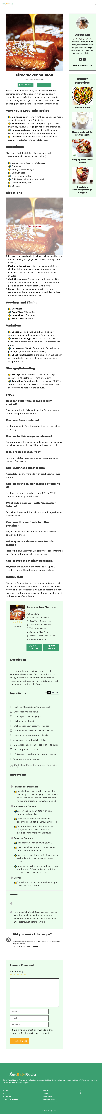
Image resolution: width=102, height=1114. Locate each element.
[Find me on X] (84, 59)
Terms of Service (49, 1099)
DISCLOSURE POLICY (50, 1102)
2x (53, 692)
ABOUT (45, 1091)
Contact (46, 1093)
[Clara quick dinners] (8, 4)
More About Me (82, 65)
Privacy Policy (48, 1096)
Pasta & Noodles (11, 1099)
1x (49, 692)
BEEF (6, 1091)
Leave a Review (44, 85)
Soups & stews (10, 1102)
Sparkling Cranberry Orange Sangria (82, 190)
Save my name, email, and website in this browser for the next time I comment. (32, 1031)
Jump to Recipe (26, 85)
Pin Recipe (51, 647)
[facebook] (80, 1090)
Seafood (8, 1096)
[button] (95, 4)
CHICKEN (8, 1093)
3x (57, 692)
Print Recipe (35, 647)
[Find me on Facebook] (80, 59)
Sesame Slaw (82, 107)
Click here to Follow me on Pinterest (26, 946)
